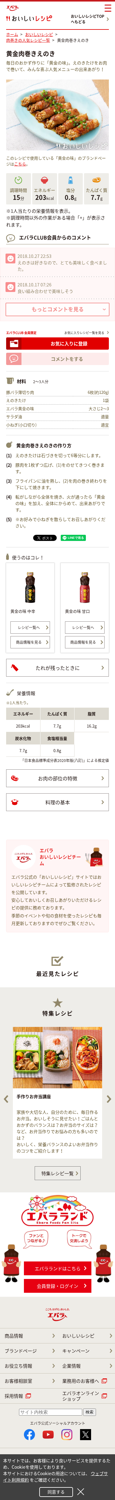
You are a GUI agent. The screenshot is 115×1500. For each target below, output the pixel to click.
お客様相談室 (18, 1381)
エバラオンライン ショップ (80, 1396)
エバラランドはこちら (58, 1268)
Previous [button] (6, 1099)
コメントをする (67, 359)
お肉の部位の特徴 (57, 778)
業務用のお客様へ (80, 1381)
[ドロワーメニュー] (108, 8)
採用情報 (14, 1396)
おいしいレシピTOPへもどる (87, 19)
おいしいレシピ (78, 1335)
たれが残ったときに (58, 667)
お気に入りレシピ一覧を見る (84, 332)
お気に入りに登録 (69, 343)
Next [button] (109, 1099)
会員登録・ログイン (57, 1286)
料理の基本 (57, 802)
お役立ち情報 (18, 1365)
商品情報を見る (29, 642)
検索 (90, 1412)
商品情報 (14, 1335)
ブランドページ (21, 1350)
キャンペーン (76, 1350)
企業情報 (71, 1365)
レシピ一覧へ (29, 627)
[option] (57, 1093)
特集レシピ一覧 (57, 1173)
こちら (20, 164)
